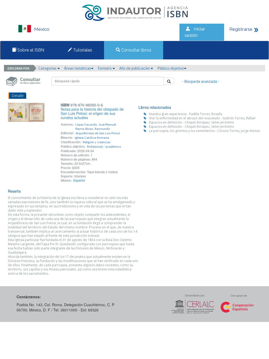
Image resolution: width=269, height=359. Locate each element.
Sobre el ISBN (30, 50)
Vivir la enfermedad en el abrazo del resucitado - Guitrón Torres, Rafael (202, 118)
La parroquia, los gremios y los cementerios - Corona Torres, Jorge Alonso (204, 131)
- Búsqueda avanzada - (200, 81)
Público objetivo (170, 68)
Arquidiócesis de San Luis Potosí (98, 133)
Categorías (47, 68)
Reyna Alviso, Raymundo (92, 129)
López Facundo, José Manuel (95, 124)
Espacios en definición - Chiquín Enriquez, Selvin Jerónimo (191, 122)
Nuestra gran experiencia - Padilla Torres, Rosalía (185, 114)
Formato (105, 68)
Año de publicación (135, 68)
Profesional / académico (104, 146)
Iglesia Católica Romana (92, 138)
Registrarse (240, 29)
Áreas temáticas (77, 68)
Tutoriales (82, 50)
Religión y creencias (96, 142)
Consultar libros (135, 50)
